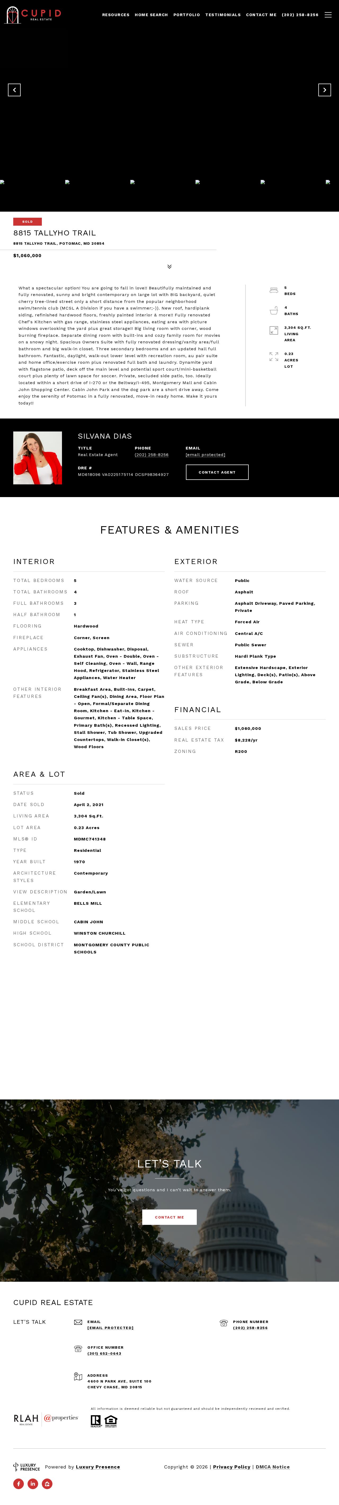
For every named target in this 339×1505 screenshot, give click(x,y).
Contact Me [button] (169, 1217)
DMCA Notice (273, 1467)
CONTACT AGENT (217, 472)
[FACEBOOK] (18, 1484)
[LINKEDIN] (33, 1484)
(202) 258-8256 (152, 454)
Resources (116, 14)
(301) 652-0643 (104, 1353)
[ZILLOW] (47, 1484)
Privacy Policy (232, 1467)
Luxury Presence (98, 1467)
